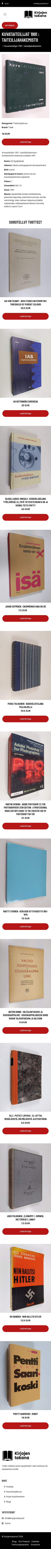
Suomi (7, 4)
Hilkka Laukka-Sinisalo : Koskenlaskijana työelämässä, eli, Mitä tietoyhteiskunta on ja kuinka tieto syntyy (25, 502)
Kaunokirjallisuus (14, 1491)
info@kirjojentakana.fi (41, 4)
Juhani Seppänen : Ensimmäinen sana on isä (25, 606)
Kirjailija (9, 1486)
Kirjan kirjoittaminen (15, 1496)
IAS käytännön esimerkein (25, 401)
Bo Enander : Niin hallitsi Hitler (25, 1316)
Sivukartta (35, 1544)
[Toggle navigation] (5, 14)
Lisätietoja (25, 142)
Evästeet (35, 1541)
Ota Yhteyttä (24, 1541)
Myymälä (9, 25)
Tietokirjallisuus (20, 123)
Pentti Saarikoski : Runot (25, 1413)
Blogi (8, 1501)
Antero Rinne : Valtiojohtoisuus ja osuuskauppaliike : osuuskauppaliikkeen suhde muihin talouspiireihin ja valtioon (25, 1015)
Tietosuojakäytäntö (20, 1544)
